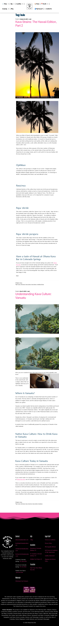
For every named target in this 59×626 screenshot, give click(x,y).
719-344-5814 (23, 567)
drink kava (23, 284)
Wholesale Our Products (21, 581)
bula (19, 284)
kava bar (30, 503)
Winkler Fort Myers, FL (36, 559)
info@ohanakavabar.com (22, 539)
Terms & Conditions (50, 539)
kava (27, 503)
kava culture (28, 284)
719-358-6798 (23, 561)
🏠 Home (37, 4)
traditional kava (40, 284)
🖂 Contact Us (48, 9)
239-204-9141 (19, 572)
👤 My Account (39, 9)
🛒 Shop (4, 4)
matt (30, 19)
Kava (21, 282)
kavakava (40, 503)
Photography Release (50, 546)
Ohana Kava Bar (21, 479)
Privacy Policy (48, 543)
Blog (12, 9)
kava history (34, 284)
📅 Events (43, 4)
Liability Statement (50, 555)
